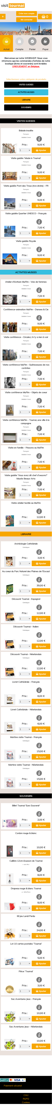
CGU (26, 1095)
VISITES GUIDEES (26, 84)
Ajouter (42, 150)
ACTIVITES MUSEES (26, 92)
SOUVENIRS (26, 107)
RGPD (26, 1098)
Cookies (26, 1102)
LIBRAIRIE (26, 100)
